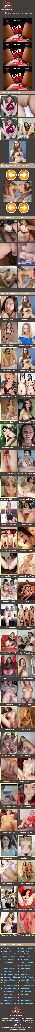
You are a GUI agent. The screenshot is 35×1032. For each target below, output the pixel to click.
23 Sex (23, 971)
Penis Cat (24, 960)
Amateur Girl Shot (10, 977)
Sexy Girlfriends (8, 960)
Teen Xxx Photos (27, 977)
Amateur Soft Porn (10, 974)
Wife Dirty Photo (10, 991)
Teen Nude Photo (10, 997)
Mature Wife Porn (10, 1003)
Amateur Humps (10, 989)
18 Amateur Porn (27, 986)
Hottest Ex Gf (25, 974)
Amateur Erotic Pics (10, 954)
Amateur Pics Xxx (27, 980)
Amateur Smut (26, 991)
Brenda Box (8, 1000)
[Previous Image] (11, 180)
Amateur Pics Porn (27, 948)
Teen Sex (6, 948)
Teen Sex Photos (27, 962)
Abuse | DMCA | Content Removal (21, 1028)
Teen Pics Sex (25, 954)
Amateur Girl (25, 994)
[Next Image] (24, 180)
